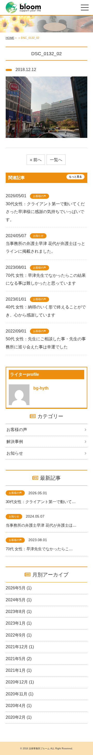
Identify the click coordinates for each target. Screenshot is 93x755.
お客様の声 (16, 429)
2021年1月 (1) (19, 670)
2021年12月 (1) (20, 647)
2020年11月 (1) (19, 694)
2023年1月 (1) (19, 623)
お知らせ (14, 453)
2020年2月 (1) (19, 717)
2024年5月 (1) (19, 600)
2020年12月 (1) (20, 682)
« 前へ (36, 160)
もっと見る (75, 176)
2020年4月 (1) (19, 705)
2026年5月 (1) (19, 588)
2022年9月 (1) (19, 635)
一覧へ (56, 160)
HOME (10, 37)
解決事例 (14, 441)
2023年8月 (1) (19, 611)
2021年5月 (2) (19, 659)
